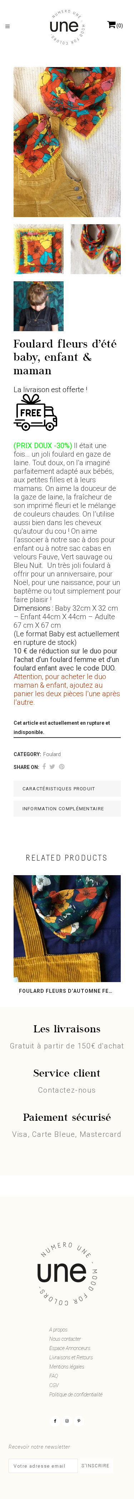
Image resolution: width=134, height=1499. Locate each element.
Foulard (52, 754)
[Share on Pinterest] (61, 767)
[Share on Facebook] (44, 767)
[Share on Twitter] (52, 767)
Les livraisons (67, 1029)
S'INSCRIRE (95, 1465)
